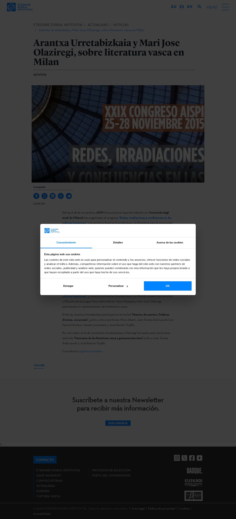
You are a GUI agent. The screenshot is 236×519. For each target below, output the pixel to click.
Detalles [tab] (118, 242)
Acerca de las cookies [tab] (170, 242)
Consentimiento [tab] (66, 242)
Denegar (68, 285)
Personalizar (116, 285)
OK (168, 285)
